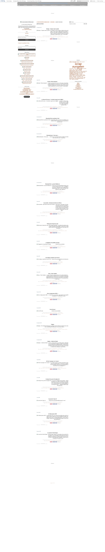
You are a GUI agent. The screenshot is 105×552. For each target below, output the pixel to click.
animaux (76, 71)
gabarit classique (72, 70)
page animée (85, 71)
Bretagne (78, 86)
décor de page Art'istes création (80, 75)
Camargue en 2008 (78, 88)
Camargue (74, 76)
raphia (70, 79)
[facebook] (71, 1)
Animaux (78, 85)
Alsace (75, 68)
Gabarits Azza (34, 5)
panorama (71, 75)
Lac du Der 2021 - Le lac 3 (27, 89)
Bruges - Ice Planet (78, 87)
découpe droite (80, 78)
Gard (76, 78)
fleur (74, 75)
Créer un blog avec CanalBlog (27, 29)
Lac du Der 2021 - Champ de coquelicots (26, 91)
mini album (76, 69)
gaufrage (76, 73)
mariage (81, 71)
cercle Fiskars (71, 68)
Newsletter (25, 5)
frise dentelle (79, 76)
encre (70, 76)
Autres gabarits (82, 5)
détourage (80, 68)
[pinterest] (74, 1)
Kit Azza (44, 5)
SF (84, 78)
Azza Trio (63, 5)
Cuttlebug (71, 73)
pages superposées (72, 74)
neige (82, 76)
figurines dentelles (75, 79)
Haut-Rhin (84, 68)
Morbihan (75, 77)
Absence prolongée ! (27, 88)
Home (19, 4)
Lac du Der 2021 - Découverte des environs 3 (27, 93)
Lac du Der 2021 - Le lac (27, 90)
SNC (73, 69)
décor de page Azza (74, 61)
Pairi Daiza (71, 77)
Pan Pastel (80, 70)
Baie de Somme (72, 78)
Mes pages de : (72, 5)
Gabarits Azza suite (53, 5)
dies (84, 77)
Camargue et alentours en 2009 (78, 89)
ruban (77, 70)
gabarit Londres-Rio (80, 77)
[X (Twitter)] (73, 1)
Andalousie (78, 84)
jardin (81, 74)
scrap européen (78, 65)
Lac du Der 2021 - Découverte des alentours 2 (27, 94)
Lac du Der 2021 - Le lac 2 (27, 90)
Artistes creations (72, 71)
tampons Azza (72, 72)
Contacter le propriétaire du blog (23, 43)
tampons (70, 69)
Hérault (80, 69)
